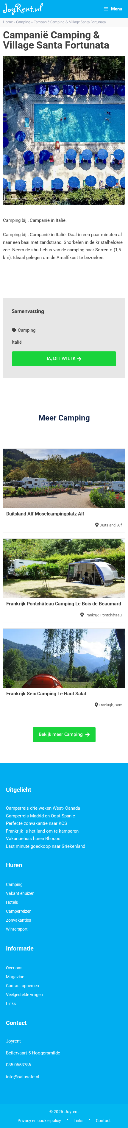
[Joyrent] (23, 9)
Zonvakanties (18, 920)
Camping (23, 22)
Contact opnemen (22, 985)
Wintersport (17, 929)
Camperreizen (19, 911)
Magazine (15, 976)
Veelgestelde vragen (24, 994)
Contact (103, 1120)
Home (8, 22)
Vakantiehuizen (20, 893)
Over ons (14, 967)
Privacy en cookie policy (39, 1120)
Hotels (12, 902)
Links (11, 1003)
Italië (17, 342)
